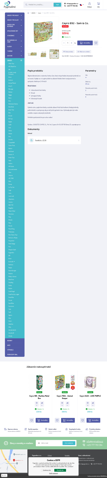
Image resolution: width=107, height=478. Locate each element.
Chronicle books (12, 169)
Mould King (11, 229)
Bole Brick (11, 107)
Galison (10, 148)
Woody (10, 336)
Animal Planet (12, 83)
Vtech (10, 321)
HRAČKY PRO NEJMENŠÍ (11, 25)
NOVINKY (9, 340)
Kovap (10, 184)
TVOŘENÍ (9, 51)
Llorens (10, 202)
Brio (9, 113)
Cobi (9, 127)
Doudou (10, 139)
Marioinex (11, 214)
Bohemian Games (13, 104)
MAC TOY (10, 205)
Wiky (9, 327)
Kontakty (67, 455)
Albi (9, 69)
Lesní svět (11, 196)
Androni (10, 80)
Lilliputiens (11, 199)
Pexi (9, 246)
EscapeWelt (11, 142)
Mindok (10, 220)
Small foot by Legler (13, 294)
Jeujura (10, 175)
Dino (9, 136)
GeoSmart (11, 151)
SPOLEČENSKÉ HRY (12, 31)
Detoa (10, 130)
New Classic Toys (12, 235)
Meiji (9, 217)
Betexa (10, 92)
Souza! (10, 300)
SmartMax (11, 297)
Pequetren (11, 241)
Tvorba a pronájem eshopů (94, 476)
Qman (10, 258)
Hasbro (10, 163)
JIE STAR (10, 178)
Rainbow (10, 264)
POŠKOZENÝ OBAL (12, 354)
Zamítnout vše (47, 470)
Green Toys (11, 157)
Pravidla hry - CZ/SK (40, 140)
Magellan (10, 208)
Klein (9, 181)
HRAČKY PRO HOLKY (13, 15)
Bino (9, 101)
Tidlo (9, 309)
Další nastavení (53, 473)
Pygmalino (11, 252)
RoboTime (11, 279)
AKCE (8, 345)
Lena (9, 193)
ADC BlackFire (12, 66)
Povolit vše (60, 470)
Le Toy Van (11, 187)
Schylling (10, 282)
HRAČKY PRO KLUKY (13, 20)
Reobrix (10, 273)
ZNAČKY (9, 60)
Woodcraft (11, 333)
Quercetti (10, 261)
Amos (10, 77)
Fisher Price (11, 145)
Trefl (9, 312)
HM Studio (11, 166)
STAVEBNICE (10, 35)
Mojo (9, 223)
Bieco (9, 98)
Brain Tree (11, 110)
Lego (9, 190)
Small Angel (11, 291)
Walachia (10, 324)
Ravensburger (12, 270)
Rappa (10, 267)
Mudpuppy (11, 232)
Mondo (10, 226)
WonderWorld (12, 330)
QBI (9, 255)
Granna (10, 154)
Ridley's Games (12, 276)
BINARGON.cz (104, 476)
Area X (10, 86)
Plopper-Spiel (12, 249)
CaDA (9, 125)
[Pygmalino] (29, 13)
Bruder (10, 116)
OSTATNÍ (9, 56)
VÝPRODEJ (10, 350)
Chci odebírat (69, 443)
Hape (9, 160)
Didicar (10, 133)
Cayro (10, 122)
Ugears (10, 315)
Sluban (10, 288)
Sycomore (11, 306)
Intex (9, 172)
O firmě (50, 455)
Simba (10, 285)
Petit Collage (11, 244)
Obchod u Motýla (12, 238)
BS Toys (10, 119)
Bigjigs (10, 95)
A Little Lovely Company (12, 73)
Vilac (9, 318)
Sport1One (11, 303)
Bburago (10, 89)
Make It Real (11, 211)
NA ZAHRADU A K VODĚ (12, 41)
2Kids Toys (11, 63)
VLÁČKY (9, 46)
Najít (57, 5)
